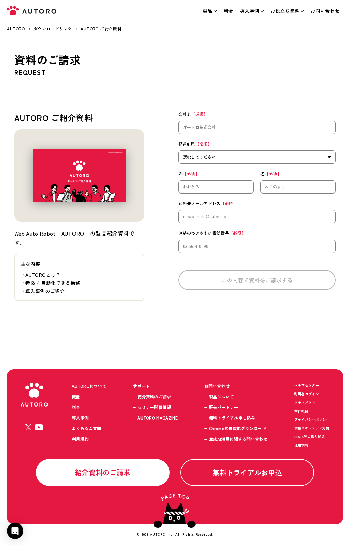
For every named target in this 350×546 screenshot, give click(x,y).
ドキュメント (304, 402)
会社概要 (301, 410)
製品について (221, 396)
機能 (76, 396)
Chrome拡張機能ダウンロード (237, 428)
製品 (207, 10)
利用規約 (80, 439)
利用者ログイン (306, 393)
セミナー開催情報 (154, 407)
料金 (228, 10)
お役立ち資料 (284, 10)
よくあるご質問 (86, 428)
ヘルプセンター (306, 385)
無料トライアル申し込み (232, 418)
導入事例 (249, 10)
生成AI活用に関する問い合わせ (238, 439)
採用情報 (301, 445)
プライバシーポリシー (311, 419)
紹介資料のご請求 (154, 396)
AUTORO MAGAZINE (157, 418)
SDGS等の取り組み (309, 436)
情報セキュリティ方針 (311, 427)
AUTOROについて (89, 386)
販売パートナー (223, 407)
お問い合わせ (325, 10)
